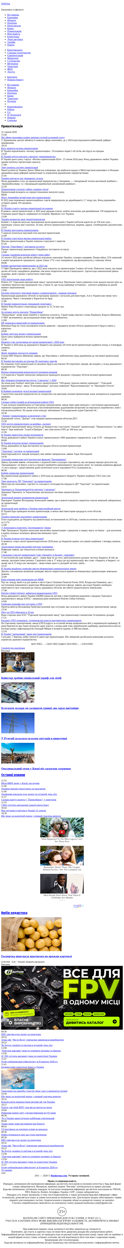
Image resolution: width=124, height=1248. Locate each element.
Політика (12, 23)
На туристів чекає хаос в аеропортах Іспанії (34, 1091)
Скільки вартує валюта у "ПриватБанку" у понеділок (28, 799)
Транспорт (12, 66)
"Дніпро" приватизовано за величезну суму (23, 415)
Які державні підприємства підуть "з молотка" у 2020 (28, 380)
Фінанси (11, 20)
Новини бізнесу (15, 79)
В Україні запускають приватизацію (19, 230)
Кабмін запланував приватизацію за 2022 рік (24, 265)
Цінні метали (14, 25)
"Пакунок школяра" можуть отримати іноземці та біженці (31, 1050)
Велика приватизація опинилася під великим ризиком (29, 372)
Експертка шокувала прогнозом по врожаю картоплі (36, 956)
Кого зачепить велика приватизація (19, 148)
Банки (10, 28)
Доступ (11, 71)
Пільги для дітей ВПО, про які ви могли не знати (26, 1107)
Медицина (12, 63)
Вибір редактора (14, 913)
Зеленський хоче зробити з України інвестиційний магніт (31, 508)
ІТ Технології (14, 115)
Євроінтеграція (15, 55)
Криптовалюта (15, 50)
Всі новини (13, 14)
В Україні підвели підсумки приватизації (22, 538)
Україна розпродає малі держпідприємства (23, 219)
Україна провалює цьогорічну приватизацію (24, 516)
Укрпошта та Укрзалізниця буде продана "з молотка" (28, 489)
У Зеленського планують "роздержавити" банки (26, 527)
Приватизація (14, 31)
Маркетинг (13, 58)
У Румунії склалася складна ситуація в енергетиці (34, 738)
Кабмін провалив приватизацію (17, 473)
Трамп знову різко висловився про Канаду (23, 1123)
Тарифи (11, 42)
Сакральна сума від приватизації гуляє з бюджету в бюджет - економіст (38, 555)
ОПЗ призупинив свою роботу (17, 279)
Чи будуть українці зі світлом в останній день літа (26, 1045)
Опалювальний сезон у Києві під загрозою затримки (36, 768)
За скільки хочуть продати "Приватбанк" (22, 312)
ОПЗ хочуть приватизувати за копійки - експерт (26, 424)
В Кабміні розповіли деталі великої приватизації (26, 391)
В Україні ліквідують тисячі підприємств (22, 435)
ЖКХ (10, 69)
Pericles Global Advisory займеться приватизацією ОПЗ (29, 593)
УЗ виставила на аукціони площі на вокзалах (24, 1129)
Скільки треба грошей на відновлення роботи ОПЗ (27, 402)
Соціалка (12, 120)
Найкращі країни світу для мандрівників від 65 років (28, 1113)
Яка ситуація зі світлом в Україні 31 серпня (23, 810)
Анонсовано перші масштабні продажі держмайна (27, 546)
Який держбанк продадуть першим (19, 353)
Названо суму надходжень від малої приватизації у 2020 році (32, 342)
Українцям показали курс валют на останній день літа (29, 794)
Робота (10, 109)
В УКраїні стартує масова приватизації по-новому (27, 208)
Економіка (12, 17)
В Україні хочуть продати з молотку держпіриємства (28, 156)
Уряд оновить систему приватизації (19, 167)
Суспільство (13, 61)
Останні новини (13, 775)
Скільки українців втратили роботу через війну (25, 254)
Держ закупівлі (15, 39)
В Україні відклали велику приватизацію (22, 443)
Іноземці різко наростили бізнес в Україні (22, 1067)
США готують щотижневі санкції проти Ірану (25, 805)
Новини (11, 117)
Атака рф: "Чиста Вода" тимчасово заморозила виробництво (32, 1039)
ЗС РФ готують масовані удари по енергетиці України (29, 1056)
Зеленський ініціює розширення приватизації (24, 497)
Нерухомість (13, 34)
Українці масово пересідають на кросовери (23, 788)
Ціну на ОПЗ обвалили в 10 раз (17, 612)
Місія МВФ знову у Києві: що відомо (20, 783)
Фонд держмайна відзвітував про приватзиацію (26, 197)
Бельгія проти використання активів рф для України (28, 1102)
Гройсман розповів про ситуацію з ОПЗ (21, 604)
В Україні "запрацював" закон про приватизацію (26, 634)
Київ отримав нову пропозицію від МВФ (22, 579)
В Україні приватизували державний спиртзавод (26, 304)
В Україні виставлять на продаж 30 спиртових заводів (29, 361)
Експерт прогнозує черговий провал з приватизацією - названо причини (39, 293)
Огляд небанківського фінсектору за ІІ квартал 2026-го (29, 1061)
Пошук (11, 45)
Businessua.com (59, 1175)
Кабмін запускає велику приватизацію (21, 334)
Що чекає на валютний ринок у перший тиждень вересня (31, 816)
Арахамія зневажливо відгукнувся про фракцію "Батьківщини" (34, 459)
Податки (11, 101)
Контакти (12, 77)
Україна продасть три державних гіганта (22, 178)
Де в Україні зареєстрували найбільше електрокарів (27, 1118)
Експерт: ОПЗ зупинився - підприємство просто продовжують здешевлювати (41, 620)
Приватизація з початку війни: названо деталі (24, 189)
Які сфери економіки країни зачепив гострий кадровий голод (33, 137)
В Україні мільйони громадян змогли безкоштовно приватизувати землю (38, 568)
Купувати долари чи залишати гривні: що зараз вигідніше (40, 708)
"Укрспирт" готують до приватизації (20, 451)
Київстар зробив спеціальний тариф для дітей (31, 677)
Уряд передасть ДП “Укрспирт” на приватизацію (26, 481)
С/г (9, 112)
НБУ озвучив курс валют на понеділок (21, 1034)
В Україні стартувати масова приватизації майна (26, 238)
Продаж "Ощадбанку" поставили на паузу (23, 246)
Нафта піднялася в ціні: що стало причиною (24, 1134)
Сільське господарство (19, 52)
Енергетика (13, 36)
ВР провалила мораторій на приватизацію (23, 323)
